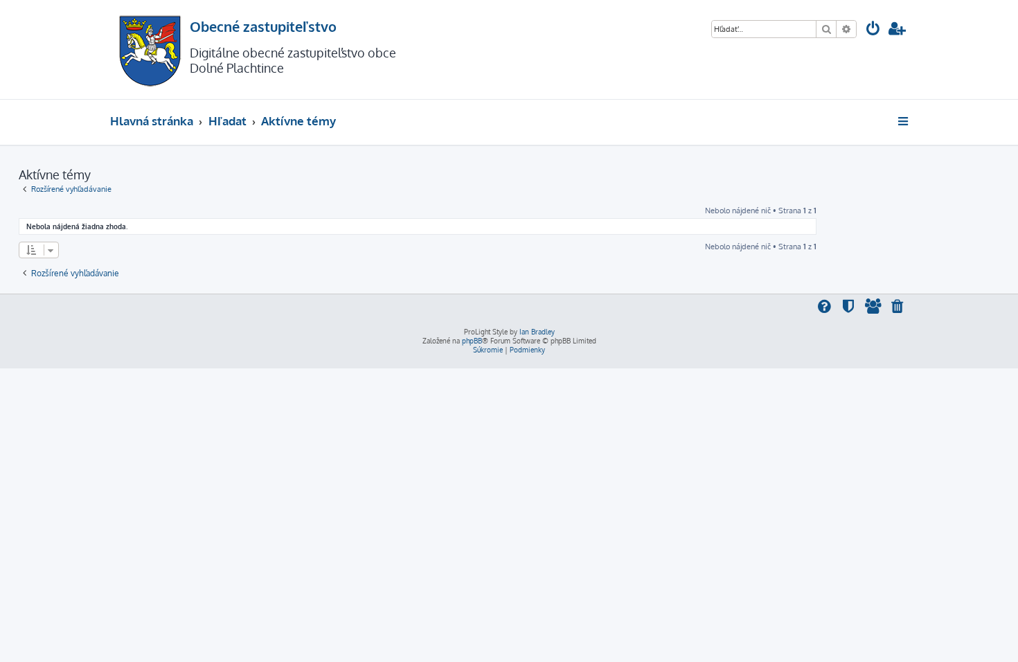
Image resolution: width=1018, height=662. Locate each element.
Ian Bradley (537, 332)
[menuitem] (873, 30)
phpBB (472, 341)
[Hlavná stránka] (150, 49)
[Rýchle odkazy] (904, 121)
